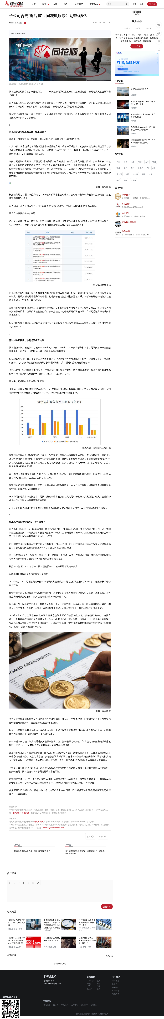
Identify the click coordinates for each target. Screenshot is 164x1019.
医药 (118, 180)
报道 (44, 4)
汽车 (118, 162)
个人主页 (136, 46)
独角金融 (18, 23)
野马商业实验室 (129, 222)
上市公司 (90, 981)
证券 (118, 168)
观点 (98, 988)
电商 (140, 162)
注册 (142, 4)
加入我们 (115, 984)
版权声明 (115, 993)
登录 (134, 4)
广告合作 (115, 990)
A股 (153, 168)
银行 (125, 168)
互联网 (133, 180)
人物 (98, 983)
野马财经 (126, 203)
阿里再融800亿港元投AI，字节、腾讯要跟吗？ (144, 115)
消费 (132, 162)
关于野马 (115, 981)
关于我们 (78, 4)
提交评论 (106, 906)
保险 (143, 174)
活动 (66, 4)
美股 (132, 168)
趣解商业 (126, 194)
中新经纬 (64, 1004)
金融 (125, 180)
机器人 (140, 168)
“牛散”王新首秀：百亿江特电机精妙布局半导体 (143, 102)
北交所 (119, 174)
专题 (55, 4)
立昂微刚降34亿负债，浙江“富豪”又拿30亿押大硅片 (143, 128)
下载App (94, 4)
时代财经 (46, 1004)
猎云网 (55, 1004)
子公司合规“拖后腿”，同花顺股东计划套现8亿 (48, 15)
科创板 (135, 174)
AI (148, 168)
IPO (88, 986)
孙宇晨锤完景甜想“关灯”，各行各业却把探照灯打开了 (143, 141)
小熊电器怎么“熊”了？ (139, 88)
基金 (150, 174)
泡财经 (94, 1004)
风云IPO (125, 212)
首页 (33, 4)
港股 (127, 174)
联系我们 (115, 987)
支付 (154, 162)
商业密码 (84, 1004)
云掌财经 (74, 1004)
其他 (125, 162)
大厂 (147, 162)
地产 (98, 981)
